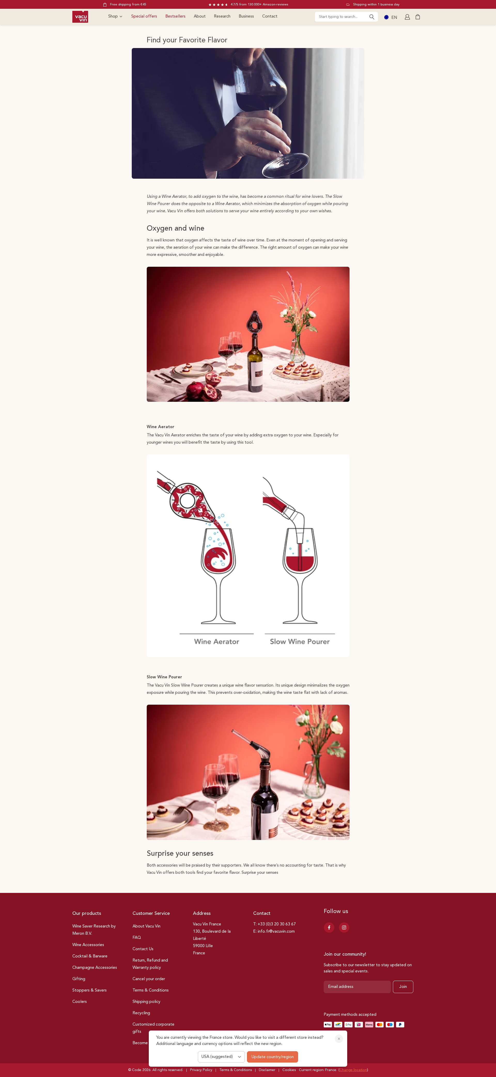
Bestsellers (175, 16)
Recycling (141, 1013)
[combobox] (346, 17)
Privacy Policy (201, 1070)
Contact (269, 16)
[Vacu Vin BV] (80, 17)
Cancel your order (149, 979)
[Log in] (408, 17)
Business (246, 16)
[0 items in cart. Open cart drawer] (418, 17)
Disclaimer (267, 1070)
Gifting (78, 979)
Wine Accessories (88, 945)
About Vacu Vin (146, 926)
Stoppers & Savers (89, 990)
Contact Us (143, 949)
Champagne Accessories (94, 968)
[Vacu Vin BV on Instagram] (344, 927)
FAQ (137, 938)
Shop (113, 16)
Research (222, 16)
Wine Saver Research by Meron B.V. (94, 930)
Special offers (144, 16)
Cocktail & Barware (89, 956)
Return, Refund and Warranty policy (150, 964)
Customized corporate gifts (153, 1028)
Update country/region (272, 1057)
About (200, 16)
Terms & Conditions (151, 990)
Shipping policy (146, 1002)
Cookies (289, 1070)
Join (403, 987)
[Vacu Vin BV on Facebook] (329, 927)
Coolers (79, 1002)
